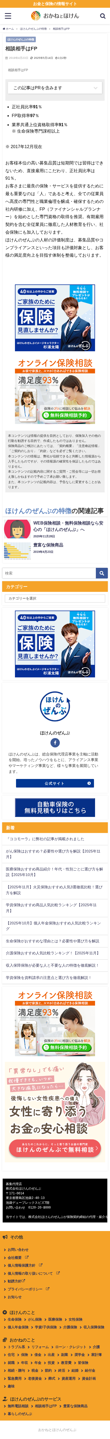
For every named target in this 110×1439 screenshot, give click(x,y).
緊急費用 (15, 1378)
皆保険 (83, 1362)
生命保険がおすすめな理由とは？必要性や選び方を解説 (52, 941)
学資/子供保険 (46, 1327)
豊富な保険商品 (75, 1406)
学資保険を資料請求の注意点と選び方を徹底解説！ (49, 977)
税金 (35, 1370)
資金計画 (89, 1378)
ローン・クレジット (71, 1347)
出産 (51, 1354)
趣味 (11, 1386)
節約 (48, 1370)
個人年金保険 (18, 1327)
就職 (11, 1362)
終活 (61, 1370)
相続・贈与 (16, 1370)
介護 (96, 1347)
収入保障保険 (94, 1327)
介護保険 (70, 1327)
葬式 (51, 1378)
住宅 (11, 1354)
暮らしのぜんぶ (20, 1413)
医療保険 (55, 1319)
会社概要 (16, 1257)
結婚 (75, 1370)
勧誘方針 (15, 1281)
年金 (37, 1362)
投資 (51, 1362)
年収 (24, 1362)
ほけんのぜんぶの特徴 (20, 39)
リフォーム (40, 1347)
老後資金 (35, 1378)
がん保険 (35, 1319)
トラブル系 (16, 1347)
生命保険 (15, 1319)
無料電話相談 (18, 1406)
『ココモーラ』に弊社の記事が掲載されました (45, 839)
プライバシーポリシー (27, 1289)
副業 (64, 1354)
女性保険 (75, 1319)
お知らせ (15, 1297)
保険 (24, 1354)
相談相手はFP (46, 1406)
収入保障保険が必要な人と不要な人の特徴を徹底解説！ (52, 965)
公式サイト (55, 783)
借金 (37, 1354)
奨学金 (79, 1354)
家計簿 (96, 1354)
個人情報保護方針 (23, 1265)
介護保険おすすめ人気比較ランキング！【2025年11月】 (53, 953)
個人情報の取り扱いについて (32, 1273)
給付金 (90, 1370)
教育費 (66, 1362)
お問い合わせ (18, 1249)
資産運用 (69, 1378)
